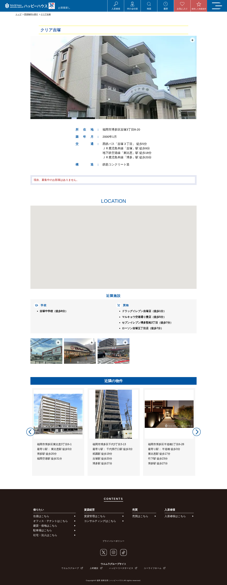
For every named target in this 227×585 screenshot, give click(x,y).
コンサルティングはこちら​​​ (100, 521)
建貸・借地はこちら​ (45, 525)
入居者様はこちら (175, 516)
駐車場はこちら (42, 530)
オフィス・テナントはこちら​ (50, 521)
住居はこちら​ (41, 516)
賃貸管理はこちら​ (94, 516)
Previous (30, 432)
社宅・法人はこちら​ (45, 535)
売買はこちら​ (140, 516)
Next (196, 432)
